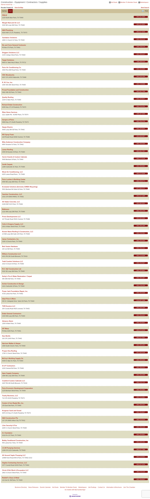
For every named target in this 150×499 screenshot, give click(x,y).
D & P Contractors (8, 366)
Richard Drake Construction (12, 105)
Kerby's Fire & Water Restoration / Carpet (17, 276)
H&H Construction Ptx (10, 418)
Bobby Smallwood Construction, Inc (15, 440)
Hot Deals (114, 2)
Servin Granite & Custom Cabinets (14, 157)
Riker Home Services (9, 112)
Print (146, 11)
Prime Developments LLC (11, 217)
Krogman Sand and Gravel (11, 410)
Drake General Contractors (11, 313)
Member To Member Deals (128, 2)
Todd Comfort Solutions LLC (12, 261)
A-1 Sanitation (7, 433)
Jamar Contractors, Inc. (10, 239)
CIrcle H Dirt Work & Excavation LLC (15, 470)
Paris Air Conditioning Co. (11, 67)
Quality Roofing (7, 97)
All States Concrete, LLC (11, 202)
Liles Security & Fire (9, 425)
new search (145, 7)
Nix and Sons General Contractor (14, 45)
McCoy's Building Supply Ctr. (12, 358)
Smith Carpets (7, 164)
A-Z (10, 11)
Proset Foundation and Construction (15, 90)
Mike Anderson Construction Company (16, 142)
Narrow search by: (7, 4)
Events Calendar (45, 487)
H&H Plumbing (7, 30)
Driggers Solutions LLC (10, 52)
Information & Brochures (114, 487)
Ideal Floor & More (9, 299)
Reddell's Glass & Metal (10, 478)
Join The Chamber (129, 487)
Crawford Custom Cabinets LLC (13, 381)
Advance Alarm (7, 321)
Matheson (5, 209)
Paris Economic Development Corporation (17, 388)
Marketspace (144, 2)
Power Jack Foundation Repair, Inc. (15, 291)
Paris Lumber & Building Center (13, 179)
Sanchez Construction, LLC (12, 194)
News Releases (33, 487)
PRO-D (4, 15)
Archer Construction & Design (13, 284)
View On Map (19, 7)
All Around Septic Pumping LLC (14, 455)
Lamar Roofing (7, 149)
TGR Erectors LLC (8, 306)
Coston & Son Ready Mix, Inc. (13, 403)
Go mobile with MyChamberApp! (75, 490)
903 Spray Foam (8, 134)
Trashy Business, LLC (10, 396)
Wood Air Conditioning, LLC (12, 172)
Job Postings (92, 487)
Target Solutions (8, 60)
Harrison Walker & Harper (11, 343)
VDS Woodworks (8, 75)
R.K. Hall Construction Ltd (11, 269)
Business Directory (21, 487)
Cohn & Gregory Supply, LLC (12, 224)
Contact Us (101, 487)
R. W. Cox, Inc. (7, 82)
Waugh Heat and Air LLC (11, 23)
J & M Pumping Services (11, 448)
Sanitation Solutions (9, 37)
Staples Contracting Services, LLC (14, 463)
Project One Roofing (9, 351)
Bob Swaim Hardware (10, 246)
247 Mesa (5, 328)
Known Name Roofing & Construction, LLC (17, 231)
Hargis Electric (7, 127)
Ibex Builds (6, 336)
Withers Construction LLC (11, 254)
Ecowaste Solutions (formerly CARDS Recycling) (19, 187)
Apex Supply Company (10, 373)
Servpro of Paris (8, 120)
